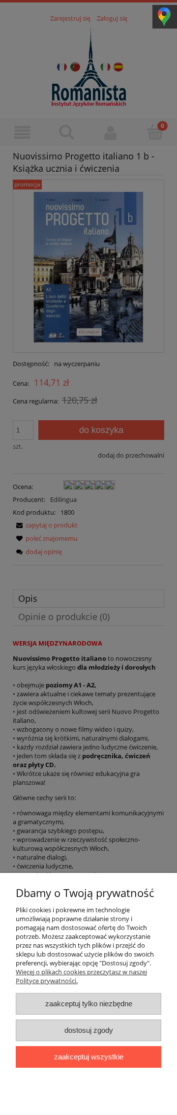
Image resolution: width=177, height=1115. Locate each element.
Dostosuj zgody (88, 1030)
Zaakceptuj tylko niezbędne (88, 1003)
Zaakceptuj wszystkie (88, 1057)
